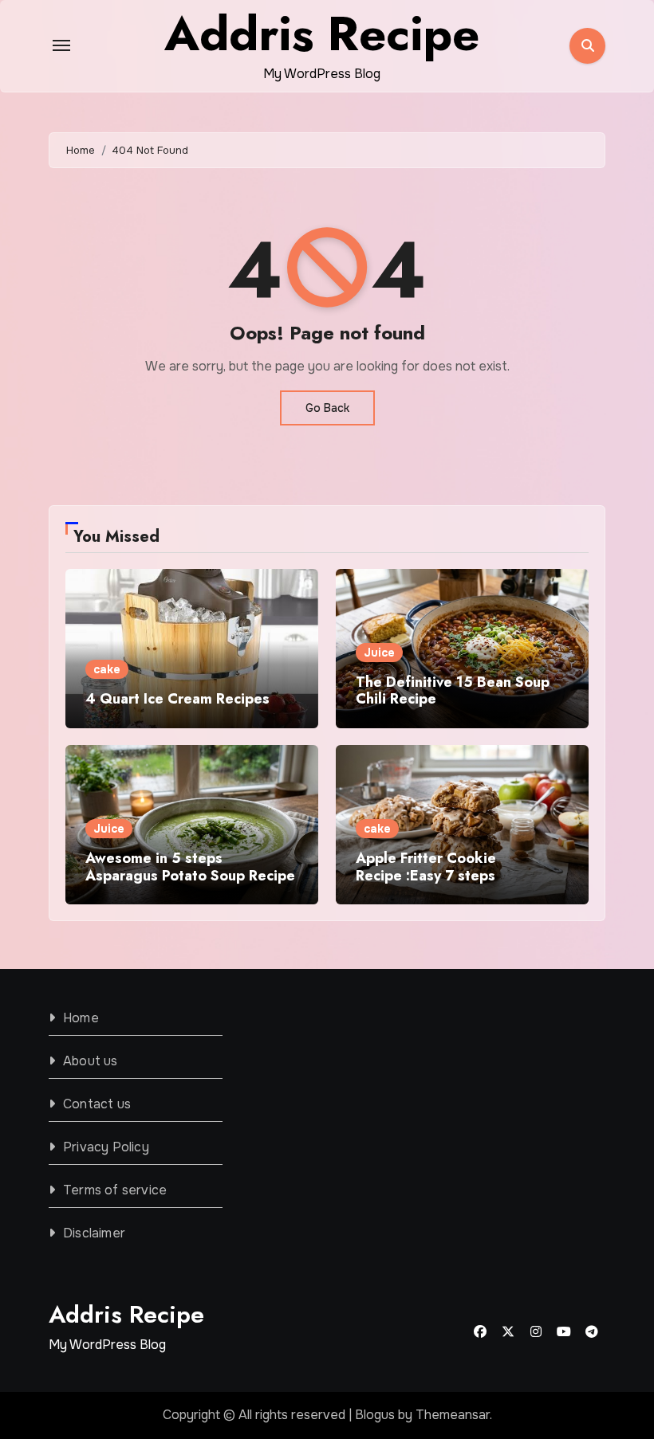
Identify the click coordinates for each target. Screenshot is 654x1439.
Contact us (97, 1104)
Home (81, 1018)
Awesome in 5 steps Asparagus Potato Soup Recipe (190, 867)
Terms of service (115, 1190)
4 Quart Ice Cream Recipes (177, 698)
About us (90, 1061)
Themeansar (453, 1414)
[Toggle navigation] (61, 45)
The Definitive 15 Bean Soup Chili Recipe (453, 691)
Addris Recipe (126, 1314)
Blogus (375, 1414)
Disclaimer (94, 1233)
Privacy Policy (106, 1147)
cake (106, 669)
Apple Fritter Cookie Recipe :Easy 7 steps (426, 867)
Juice (379, 652)
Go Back (327, 408)
